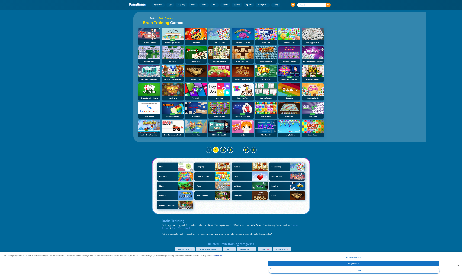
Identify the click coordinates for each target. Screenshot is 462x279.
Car (170, 5)
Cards (225, 5)
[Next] (253, 150)
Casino (237, 5)
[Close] (458, 265)
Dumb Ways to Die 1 (181, 228)
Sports (249, 5)
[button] (293, 5)
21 (246, 150)
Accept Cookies (353, 264)
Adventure (158, 5)
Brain (193, 5)
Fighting (181, 5)
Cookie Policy (217, 255)
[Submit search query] (328, 5)
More (276, 5)
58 (268, 249)
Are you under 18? (354, 271)
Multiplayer (262, 5)
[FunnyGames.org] (144, 18)
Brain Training (166, 18)
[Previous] (209, 150)
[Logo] (137, 5)
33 (252, 249)
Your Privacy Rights (353, 257)
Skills (204, 5)
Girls (214, 5)
